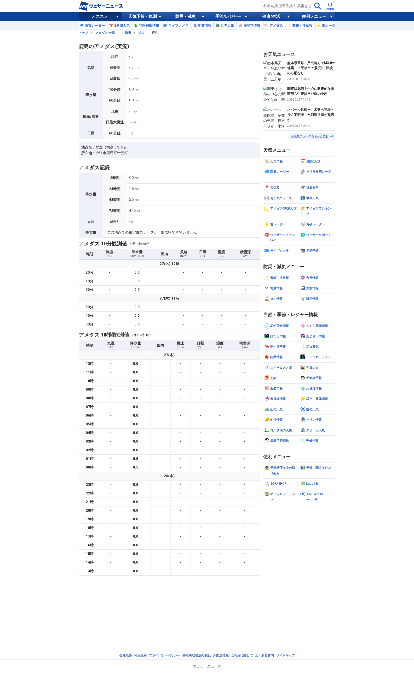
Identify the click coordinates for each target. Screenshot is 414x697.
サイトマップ (285, 655)
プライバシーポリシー (164, 655)
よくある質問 (264, 655)
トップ (83, 33)
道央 (141, 33)
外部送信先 (221, 655)
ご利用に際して (242, 655)
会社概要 (125, 655)
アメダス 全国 (105, 33)
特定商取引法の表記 (197, 655)
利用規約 (140, 655)
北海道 (126, 33)
